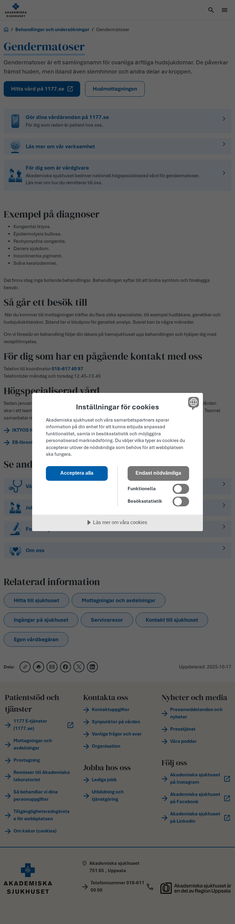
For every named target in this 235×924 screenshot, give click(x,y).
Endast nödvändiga (158, 473)
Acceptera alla (76, 473)
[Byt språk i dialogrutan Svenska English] (192, 403)
